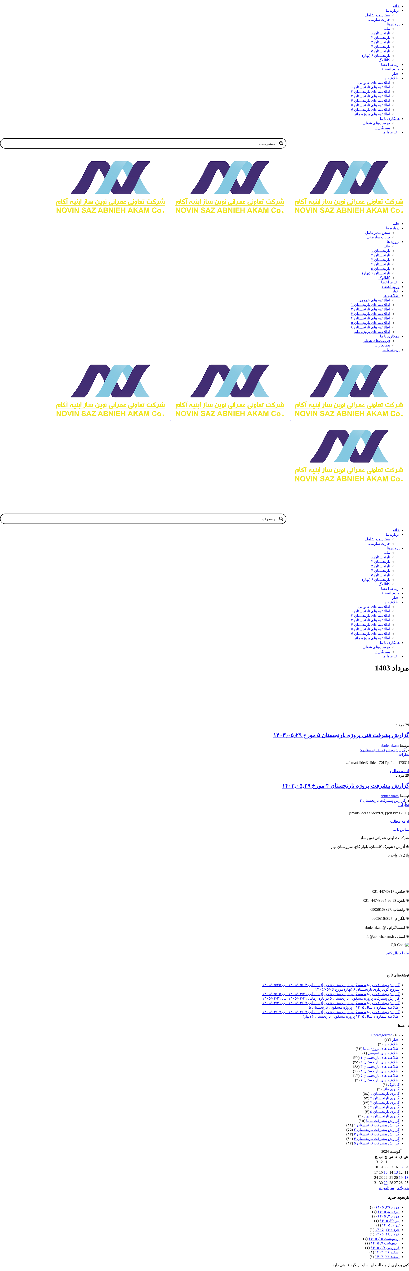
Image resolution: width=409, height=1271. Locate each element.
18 (406, 1177)
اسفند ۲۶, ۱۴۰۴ (387, 1252)
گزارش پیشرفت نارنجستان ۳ (377, 1134)
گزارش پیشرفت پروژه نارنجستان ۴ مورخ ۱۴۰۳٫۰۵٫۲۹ (345, 786)
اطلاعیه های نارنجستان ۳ (380, 1067)
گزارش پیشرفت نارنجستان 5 (382, 750)
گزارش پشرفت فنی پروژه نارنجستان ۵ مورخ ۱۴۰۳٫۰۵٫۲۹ (341, 735)
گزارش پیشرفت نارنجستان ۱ (377, 1125)
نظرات (403, 754)
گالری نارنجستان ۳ (385, 1103)
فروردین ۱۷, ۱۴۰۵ (385, 1248)
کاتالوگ (394, 1085)
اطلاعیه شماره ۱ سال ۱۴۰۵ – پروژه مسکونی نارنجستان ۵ (354, 1007)
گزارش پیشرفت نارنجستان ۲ (377, 1130)
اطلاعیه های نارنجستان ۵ (380, 1076)
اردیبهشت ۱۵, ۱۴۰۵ (384, 1239)
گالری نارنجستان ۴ (385, 1107)
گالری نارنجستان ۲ (385, 1098)
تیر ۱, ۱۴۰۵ (391, 1225)
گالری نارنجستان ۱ (385, 1094)
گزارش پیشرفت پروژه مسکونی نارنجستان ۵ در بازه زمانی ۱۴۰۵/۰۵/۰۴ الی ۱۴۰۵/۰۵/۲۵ (331, 985)
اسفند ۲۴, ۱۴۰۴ (387, 1257)
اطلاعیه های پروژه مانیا (381, 1049)
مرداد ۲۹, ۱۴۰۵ (387, 1207)
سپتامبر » (386, 1188)
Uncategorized (381, 1035)
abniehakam (390, 745)
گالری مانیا (391, 1089)
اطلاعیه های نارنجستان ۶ (380, 1080)
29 (385, 1183)
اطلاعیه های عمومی (384, 1053)
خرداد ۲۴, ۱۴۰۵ (387, 1230)
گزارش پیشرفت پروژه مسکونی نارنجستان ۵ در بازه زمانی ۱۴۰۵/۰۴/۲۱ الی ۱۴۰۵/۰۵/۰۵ (331, 994)
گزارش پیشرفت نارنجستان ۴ (382, 800)
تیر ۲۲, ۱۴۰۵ (390, 1221)
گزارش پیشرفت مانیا (383, 1121)
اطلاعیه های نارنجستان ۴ (380, 1071)
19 (401, 1177)
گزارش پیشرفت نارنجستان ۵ (377, 1143)
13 (396, 1172)
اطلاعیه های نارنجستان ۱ (380, 1058)
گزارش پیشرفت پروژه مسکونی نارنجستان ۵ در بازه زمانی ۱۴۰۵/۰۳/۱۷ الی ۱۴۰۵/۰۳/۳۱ (331, 1003)
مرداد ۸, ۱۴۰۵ (389, 1212)
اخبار (396, 1040)
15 (385, 1172)
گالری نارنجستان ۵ (385, 1112)
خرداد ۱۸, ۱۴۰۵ (387, 1234)
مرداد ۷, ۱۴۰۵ (389, 1216)
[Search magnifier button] (281, 143)
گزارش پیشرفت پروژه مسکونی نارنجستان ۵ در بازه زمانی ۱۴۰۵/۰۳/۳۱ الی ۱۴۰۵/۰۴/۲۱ (331, 998)
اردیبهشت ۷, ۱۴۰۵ (385, 1243)
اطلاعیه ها (391, 1044)
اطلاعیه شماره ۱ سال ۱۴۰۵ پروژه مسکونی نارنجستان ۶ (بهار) (351, 1016)
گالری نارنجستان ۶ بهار (382, 1116)
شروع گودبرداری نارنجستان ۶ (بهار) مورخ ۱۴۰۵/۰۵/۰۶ (357, 989)
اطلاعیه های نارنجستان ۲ (380, 1062)
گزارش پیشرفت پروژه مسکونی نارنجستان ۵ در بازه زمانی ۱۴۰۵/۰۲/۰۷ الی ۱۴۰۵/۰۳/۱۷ (331, 1012)
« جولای (403, 1188)
